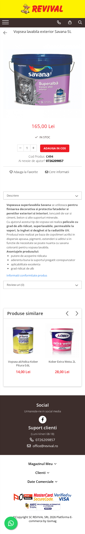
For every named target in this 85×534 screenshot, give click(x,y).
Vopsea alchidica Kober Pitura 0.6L (23, 363)
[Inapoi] (3, 33)
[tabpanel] (42, 79)
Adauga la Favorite (25, 172)
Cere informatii (58, 172)
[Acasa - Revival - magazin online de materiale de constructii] (42, 9)
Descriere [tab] (13, 195)
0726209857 (45, 440)
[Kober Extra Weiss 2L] (62, 340)
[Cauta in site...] (80, 22)
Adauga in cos (55, 148)
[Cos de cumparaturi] (70, 22)
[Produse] (6, 23)
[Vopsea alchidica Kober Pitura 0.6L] (23, 340)
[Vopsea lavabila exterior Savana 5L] (42, 79)
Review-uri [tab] (15, 285)
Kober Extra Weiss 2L (62, 362)
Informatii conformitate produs (27, 275)
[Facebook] (42, 419)
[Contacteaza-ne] (59, 22)
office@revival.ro (45, 446)
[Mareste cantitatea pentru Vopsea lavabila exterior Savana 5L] (33, 148)
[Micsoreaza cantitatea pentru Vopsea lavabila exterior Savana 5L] (20, 148)
